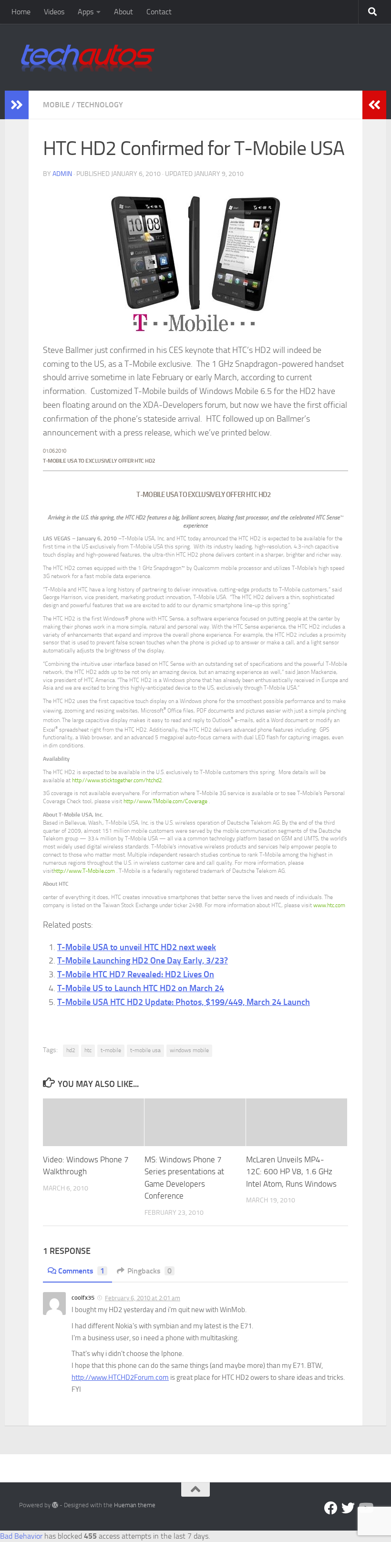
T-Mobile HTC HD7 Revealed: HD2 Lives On (135, 974)
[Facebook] (331, 1508)
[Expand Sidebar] (17, 105)
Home (21, 11)
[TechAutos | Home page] (87, 57)
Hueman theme (134, 1505)
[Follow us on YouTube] (365, 1508)
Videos (54, 11)
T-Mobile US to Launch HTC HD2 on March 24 (140, 988)
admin (62, 174)
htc (88, 1050)
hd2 (70, 1050)
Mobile (56, 104)
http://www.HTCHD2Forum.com (120, 1377)
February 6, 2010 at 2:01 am (142, 1298)
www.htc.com (329, 905)
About (123, 11)
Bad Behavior (21, 1536)
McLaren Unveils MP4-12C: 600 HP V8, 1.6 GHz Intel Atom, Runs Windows (291, 1172)
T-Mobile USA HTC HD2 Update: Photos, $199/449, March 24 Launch (183, 1002)
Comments (81, 1270)
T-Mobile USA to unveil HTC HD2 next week (136, 947)
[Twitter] (348, 1508)
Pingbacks (149, 1270)
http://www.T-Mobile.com (84, 871)
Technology (100, 104)
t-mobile (111, 1050)
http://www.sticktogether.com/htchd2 (117, 780)
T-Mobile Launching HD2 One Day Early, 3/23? (142, 960)
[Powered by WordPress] (55, 1505)
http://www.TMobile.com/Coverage (166, 801)
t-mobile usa (145, 1050)
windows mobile (189, 1050)
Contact (159, 11)
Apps (85, 11)
